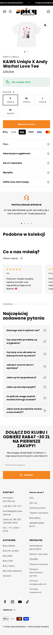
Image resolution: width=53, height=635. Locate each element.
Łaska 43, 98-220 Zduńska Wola (12, 521)
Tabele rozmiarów (38, 512)
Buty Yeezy (9, 565)
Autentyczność (37, 507)
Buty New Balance (12, 570)
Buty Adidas (9, 545)
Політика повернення (35, 591)
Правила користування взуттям (36, 572)
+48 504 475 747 (12, 506)
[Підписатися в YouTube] (20, 602)
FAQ (31, 497)
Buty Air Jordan (11, 550)
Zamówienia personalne (35, 547)
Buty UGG (8, 560)
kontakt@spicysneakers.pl (12, 513)
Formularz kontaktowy (9, 499)
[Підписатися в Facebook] (5, 602)
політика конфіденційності (37, 582)
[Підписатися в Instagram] (12, 602)
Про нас (33, 502)
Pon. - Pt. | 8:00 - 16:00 (12, 529)
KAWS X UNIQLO (11, 56)
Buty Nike (8, 555)
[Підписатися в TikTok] (27, 602)
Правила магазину (38, 564)
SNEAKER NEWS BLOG (36, 525)
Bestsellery (35, 518)
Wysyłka (33, 559)
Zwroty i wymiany (38, 554)
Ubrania (7, 575)
